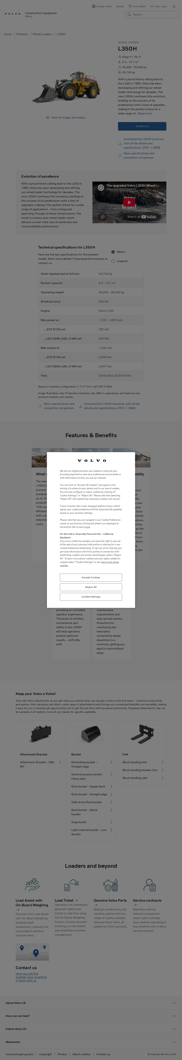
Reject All (91, 587)
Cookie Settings (91, 596)
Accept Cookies (91, 577)
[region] (91, 530)
